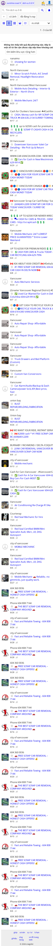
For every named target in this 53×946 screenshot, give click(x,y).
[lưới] (14, 23)
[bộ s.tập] (20, 23)
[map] (25, 23)
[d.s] (4, 23)
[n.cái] (9, 23)
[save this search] (49, 10)
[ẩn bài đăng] (17, 65)
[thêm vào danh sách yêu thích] (12, 61)
